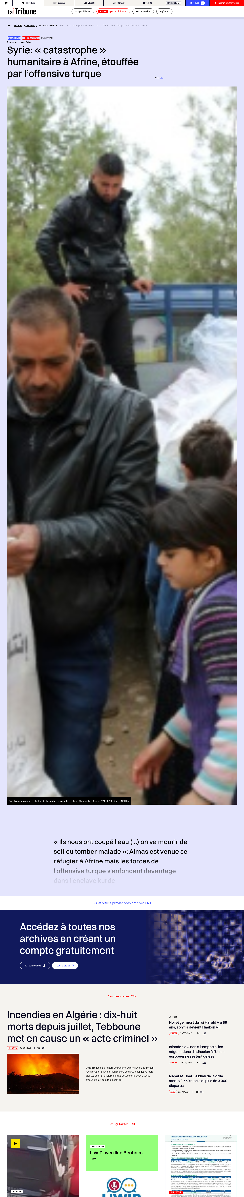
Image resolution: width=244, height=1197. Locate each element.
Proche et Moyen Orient (20, 42)
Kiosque (177, 1192)
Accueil (18, 25)
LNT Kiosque (59, 2)
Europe (173, 1033)
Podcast (100, 1146)
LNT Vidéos (89, 2)
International (46, 25)
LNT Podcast (119, 2)
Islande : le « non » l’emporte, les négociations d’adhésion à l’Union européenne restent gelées (197, 1051)
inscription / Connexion (228, 3)
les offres (63, 965)
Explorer (164, 11)
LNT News (30, 2)
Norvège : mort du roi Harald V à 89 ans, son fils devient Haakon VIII (198, 1024)
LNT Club (194, 2)
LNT (161, 77)
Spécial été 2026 (114, 11)
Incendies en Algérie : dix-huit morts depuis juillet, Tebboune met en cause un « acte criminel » (82, 1026)
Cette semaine (143, 11)
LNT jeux (147, 2)
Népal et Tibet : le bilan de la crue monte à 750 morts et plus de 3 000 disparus (198, 1081)
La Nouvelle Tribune (21, 10)
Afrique (13, 1047)
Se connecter (32, 965)
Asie (172, 1091)
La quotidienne (82, 11)
